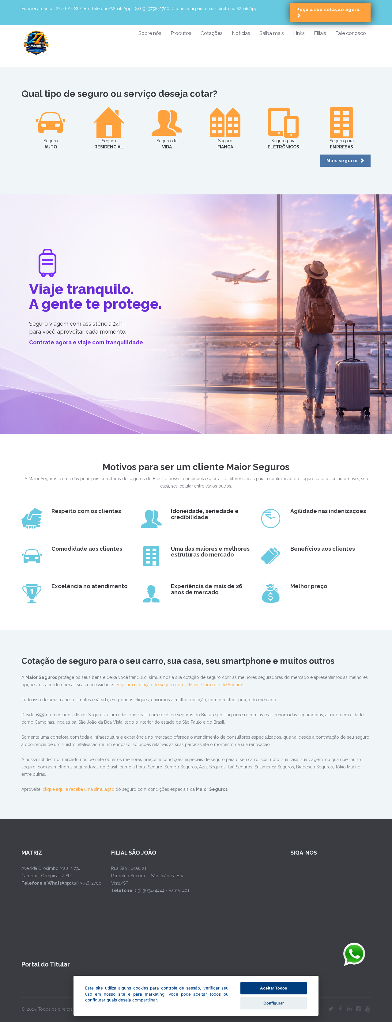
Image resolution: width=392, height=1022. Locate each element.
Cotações (212, 33)
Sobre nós (149, 33)
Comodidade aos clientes (86, 548)
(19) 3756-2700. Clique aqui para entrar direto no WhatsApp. (198, 8)
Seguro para (283, 143)
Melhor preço (308, 586)
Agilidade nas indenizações (328, 511)
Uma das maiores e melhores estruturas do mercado (210, 551)
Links (299, 33)
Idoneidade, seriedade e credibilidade (205, 514)
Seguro (50, 143)
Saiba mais (271, 33)
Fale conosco (350, 33)
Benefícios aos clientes (322, 548)
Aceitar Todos (273, 988)
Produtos (181, 33)
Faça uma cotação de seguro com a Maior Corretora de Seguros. (180, 684)
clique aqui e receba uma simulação (78, 789)
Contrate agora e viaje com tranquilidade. (86, 342)
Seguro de (166, 143)
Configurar (273, 1003)
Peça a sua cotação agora (328, 9)
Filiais (320, 33)
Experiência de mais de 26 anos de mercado (206, 589)
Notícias (241, 33)
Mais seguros (343, 160)
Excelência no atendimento (89, 586)
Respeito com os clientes (86, 511)
